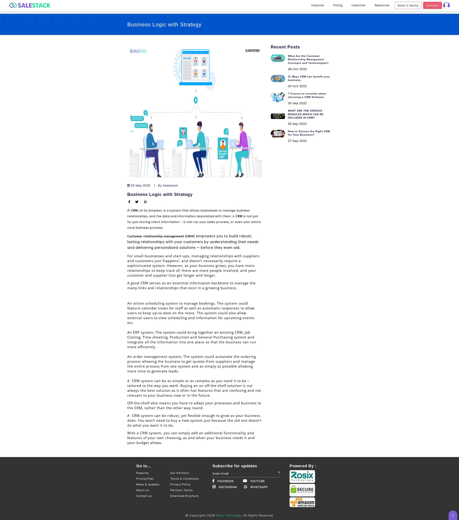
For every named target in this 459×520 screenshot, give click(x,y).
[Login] (446, 5)
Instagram (228, 487)
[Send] (279, 472)
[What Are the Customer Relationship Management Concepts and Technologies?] (279, 58)
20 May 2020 (140, 185)
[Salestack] (27, 4)
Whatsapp (259, 487)
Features (142, 473)
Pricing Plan (145, 478)
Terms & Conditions (184, 478)
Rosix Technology (229, 515)
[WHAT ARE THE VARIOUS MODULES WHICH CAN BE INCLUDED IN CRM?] (279, 116)
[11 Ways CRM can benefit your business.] (279, 78)
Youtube (257, 481)
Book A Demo (408, 5)
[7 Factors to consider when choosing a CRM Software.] (279, 97)
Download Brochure (184, 496)
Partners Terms (181, 490)
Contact (432, 5)
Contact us (144, 496)
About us (142, 490)
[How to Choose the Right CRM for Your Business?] (279, 134)
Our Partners (179, 473)
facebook (225, 481)
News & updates (147, 484)
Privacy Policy (180, 484)
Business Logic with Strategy (160, 194)
